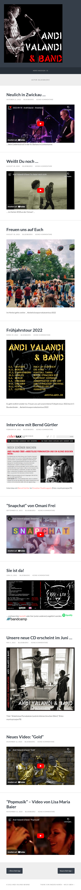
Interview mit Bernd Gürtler (32, 424)
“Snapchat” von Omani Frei (30, 505)
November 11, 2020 (14, 811)
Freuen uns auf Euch (24, 229)
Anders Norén (56, 884)
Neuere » (66, 871)
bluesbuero (29, 99)
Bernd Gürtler (23, 488)
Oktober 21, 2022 (13, 99)
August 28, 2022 (13, 166)
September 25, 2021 (14, 510)
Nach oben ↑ (69, 884)
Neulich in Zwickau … (26, 94)
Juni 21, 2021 (11, 575)
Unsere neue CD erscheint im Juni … (39, 637)
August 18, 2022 (13, 234)
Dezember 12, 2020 (14, 742)
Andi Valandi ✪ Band (21, 884)
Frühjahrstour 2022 (24, 330)
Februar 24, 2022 (13, 429)
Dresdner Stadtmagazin (42, 488)
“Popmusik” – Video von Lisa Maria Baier (38, 804)
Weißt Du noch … (22, 161)
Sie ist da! (15, 570)
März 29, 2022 (12, 335)
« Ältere (14, 871)
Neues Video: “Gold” (25, 736)
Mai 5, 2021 (11, 642)
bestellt (23, 616)
